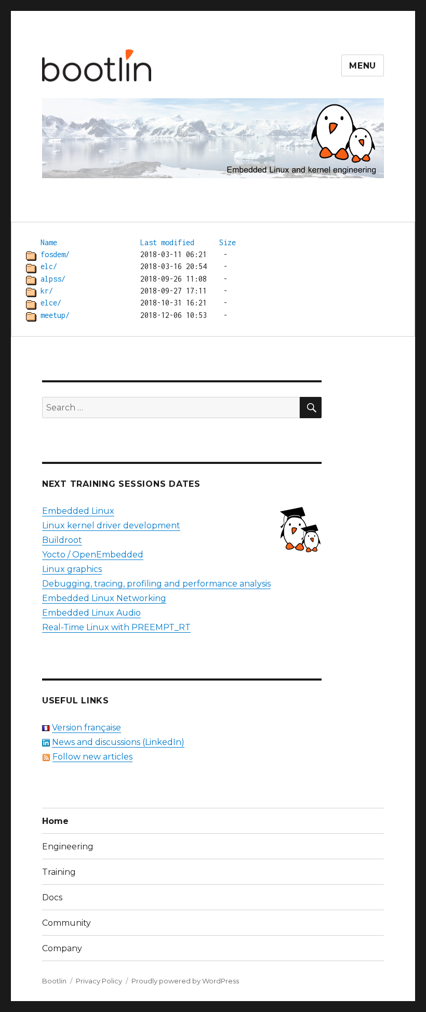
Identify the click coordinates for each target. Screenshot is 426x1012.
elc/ (49, 266)
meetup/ (55, 315)
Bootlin (54, 981)
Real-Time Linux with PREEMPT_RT (116, 627)
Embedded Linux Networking (104, 598)
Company (62, 948)
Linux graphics (72, 569)
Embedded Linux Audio (91, 613)
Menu (362, 66)
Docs (52, 897)
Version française (86, 728)
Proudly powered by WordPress (185, 981)
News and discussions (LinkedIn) (118, 742)
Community (66, 923)
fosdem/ (55, 254)
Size (227, 242)
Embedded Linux (78, 511)
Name (49, 242)
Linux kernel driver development (111, 525)
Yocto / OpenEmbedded (92, 555)
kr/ (47, 290)
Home (55, 821)
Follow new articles (92, 757)
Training (59, 872)
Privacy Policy (99, 981)
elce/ (51, 302)
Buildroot (62, 540)
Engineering (68, 846)
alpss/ (53, 278)
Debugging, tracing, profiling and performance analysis (156, 584)
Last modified (167, 242)
